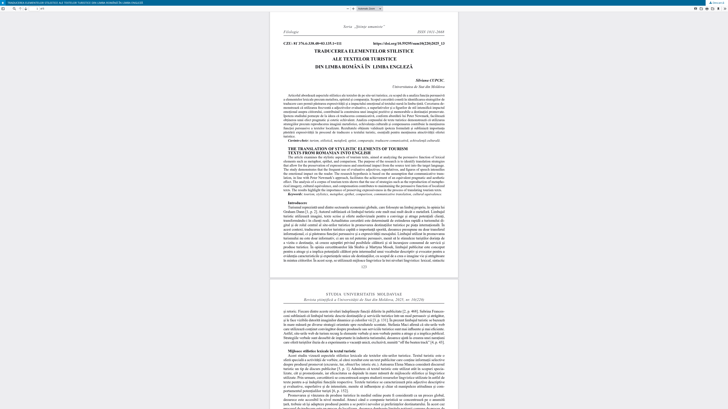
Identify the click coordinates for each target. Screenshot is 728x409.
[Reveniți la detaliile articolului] (3, 3)
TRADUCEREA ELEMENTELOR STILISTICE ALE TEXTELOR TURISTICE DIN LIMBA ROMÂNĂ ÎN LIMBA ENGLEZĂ (75, 3)
